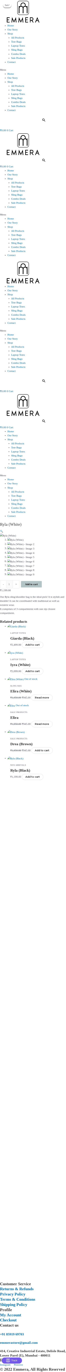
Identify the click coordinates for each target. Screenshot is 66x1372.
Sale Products (18, 58)
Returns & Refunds (17, 1289)
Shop (10, 33)
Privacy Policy (12, 1294)
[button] (33, 70)
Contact (11, 62)
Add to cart (31, 584)
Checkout (8, 1320)
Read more (42, 697)
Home (10, 25)
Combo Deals (18, 54)
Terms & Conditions (17, 1299)
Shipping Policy (13, 1304)
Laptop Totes (18, 45)
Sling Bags (17, 49)
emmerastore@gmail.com (19, 1342)
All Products (17, 37)
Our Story (12, 29)
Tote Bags (16, 41)
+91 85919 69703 (12, 1334)
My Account (10, 1315)
